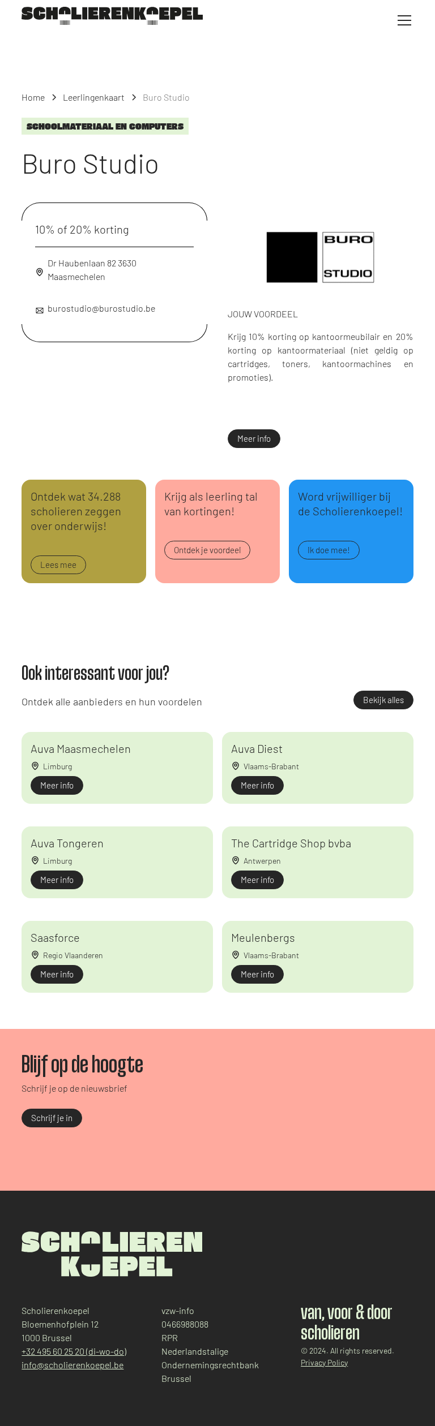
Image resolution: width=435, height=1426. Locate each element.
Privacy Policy (324, 1362)
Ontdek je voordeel (207, 550)
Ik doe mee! (329, 550)
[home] (112, 16)
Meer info (254, 438)
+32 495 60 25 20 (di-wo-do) (74, 1351)
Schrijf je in (51, 1118)
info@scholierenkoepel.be (72, 1364)
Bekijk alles (383, 700)
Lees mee (58, 564)
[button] (402, 20)
